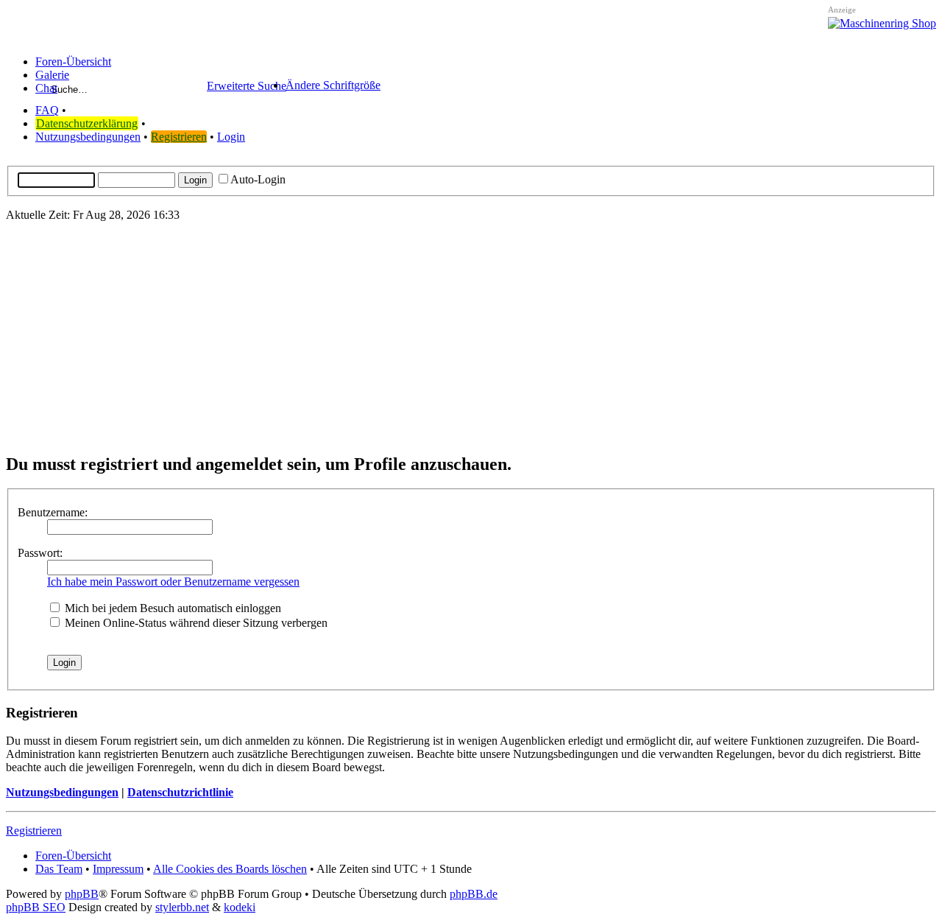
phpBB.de (473, 894)
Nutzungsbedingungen (88, 136)
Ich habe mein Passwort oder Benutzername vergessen (173, 581)
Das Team (58, 869)
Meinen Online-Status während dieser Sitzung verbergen (194, 623)
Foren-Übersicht (73, 855)
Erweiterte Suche (246, 86)
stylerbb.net (182, 907)
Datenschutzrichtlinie (180, 792)
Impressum (118, 869)
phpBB (82, 894)
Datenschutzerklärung (87, 123)
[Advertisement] (471, 336)
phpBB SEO (35, 907)
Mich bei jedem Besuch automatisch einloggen (171, 608)
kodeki (239, 907)
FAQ (47, 110)
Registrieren (179, 136)
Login (231, 136)
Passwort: (40, 553)
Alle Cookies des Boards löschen (230, 869)
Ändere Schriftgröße (333, 85)
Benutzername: (53, 512)
